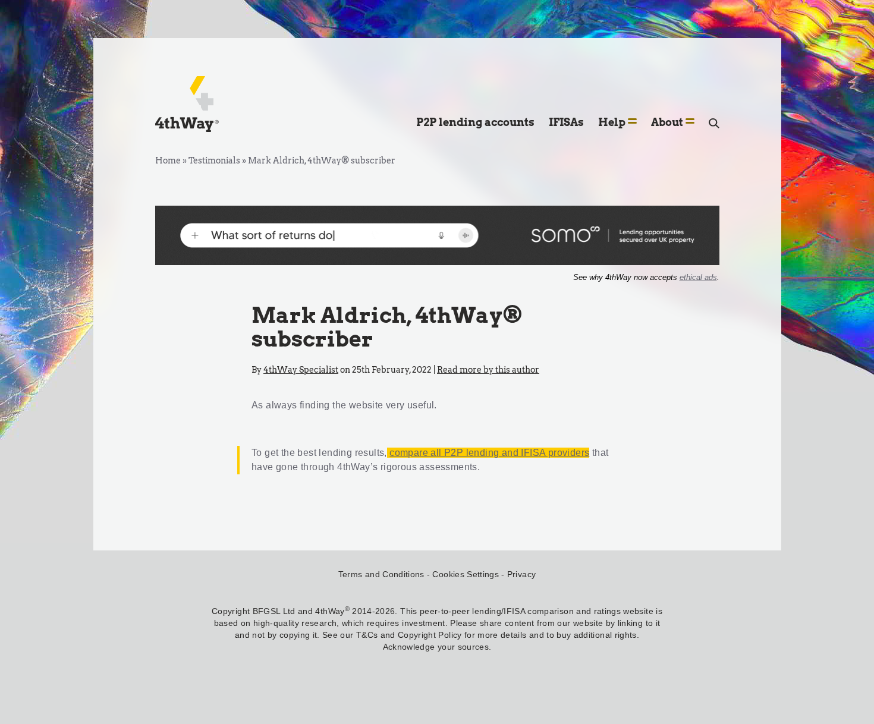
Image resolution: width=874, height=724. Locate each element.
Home (168, 160)
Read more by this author (488, 369)
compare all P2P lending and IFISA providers (489, 453)
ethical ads (698, 277)
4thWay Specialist (300, 369)
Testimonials (214, 160)
